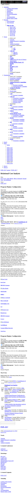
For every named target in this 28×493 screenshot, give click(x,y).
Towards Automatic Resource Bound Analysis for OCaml (14, 413)
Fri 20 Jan (12, 34)
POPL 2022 (10, 155)
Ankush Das (8, 418)
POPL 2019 (10, 159)
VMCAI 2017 (4, 450)
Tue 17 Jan (12, 29)
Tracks (5, 37)
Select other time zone (11, 198)
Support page (3, 432)
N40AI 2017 (4, 459)
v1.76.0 (15, 431)
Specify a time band (20, 216)
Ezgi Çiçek (3, 178)
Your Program (10, 22)
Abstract (3, 225)
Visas (8, 15)
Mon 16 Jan (13, 28)
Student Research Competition (17, 41)
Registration (10, 12)
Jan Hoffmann (7, 180)
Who (2, 177)
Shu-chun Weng (9, 420)
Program (6, 19)
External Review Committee (20, 86)
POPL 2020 (10, 157)
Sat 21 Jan (12, 35)
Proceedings (10, 10)
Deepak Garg (15, 391)
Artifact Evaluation (14, 44)
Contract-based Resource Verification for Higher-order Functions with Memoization (15, 396)
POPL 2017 (3, 170)
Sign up (6, 167)
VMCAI (15, 52)
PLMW (2, 465)
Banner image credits (12, 18)
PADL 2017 (4, 475)
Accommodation (11, 17)
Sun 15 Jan (12, 27)
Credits (24, 1)
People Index (13, 91)
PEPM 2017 (4, 462)
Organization (7, 75)
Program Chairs (17, 102)
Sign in (5, 166)
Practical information (12, 14)
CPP (14, 48)
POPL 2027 (10, 147)
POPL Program (10, 21)
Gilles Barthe (10, 178)
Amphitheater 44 (22, 222)
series (8, 170)
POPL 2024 (10, 152)
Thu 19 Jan (12, 32)
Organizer (15, 112)
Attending (6, 7)
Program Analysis (5, 223)
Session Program (5, 369)
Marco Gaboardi (18, 178)
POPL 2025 (10, 150)
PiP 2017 (3, 463)
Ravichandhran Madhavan (11, 399)
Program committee (18, 99)
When (2, 220)
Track (2, 182)
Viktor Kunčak (18, 401)
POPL (11, 42)
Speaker (15, 126)
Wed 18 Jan (13, 31)
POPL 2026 (10, 149)
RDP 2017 (3, 466)
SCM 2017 (3, 468)
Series (8, 145)
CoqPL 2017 (4, 458)
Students (9, 11)
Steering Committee (15, 79)
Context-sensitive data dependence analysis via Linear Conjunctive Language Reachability (15, 406)
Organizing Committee (15, 78)
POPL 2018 (10, 160)
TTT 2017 (3, 469)
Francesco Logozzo (18, 223)
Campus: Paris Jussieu (12, 8)
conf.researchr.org (8, 431)
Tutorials (12, 39)
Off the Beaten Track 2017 (7, 460)
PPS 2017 (3, 456)
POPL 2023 (10, 153)
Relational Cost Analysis (11, 385)
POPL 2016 (10, 163)
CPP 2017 (3, 449)
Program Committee (18, 85)
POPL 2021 (10, 156)
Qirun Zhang (8, 410)
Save (2, 217)
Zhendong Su (8, 411)
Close (2, 218)
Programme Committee (18, 119)
